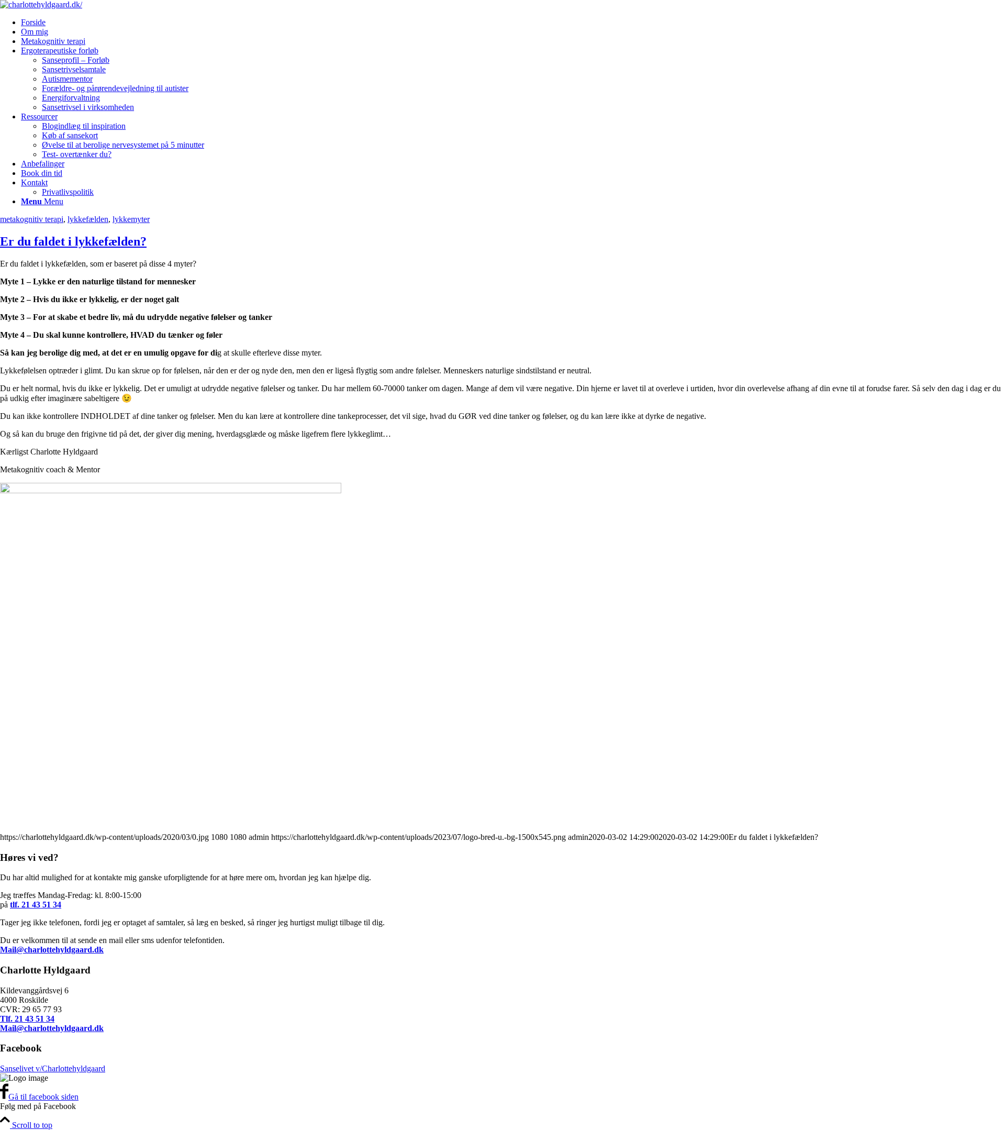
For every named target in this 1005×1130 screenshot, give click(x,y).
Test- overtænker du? (76, 154)
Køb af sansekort (70, 135)
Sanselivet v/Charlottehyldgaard (52, 1068)
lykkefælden (88, 219)
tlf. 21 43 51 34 (35, 904)
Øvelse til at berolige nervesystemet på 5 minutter (123, 144)
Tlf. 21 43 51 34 (27, 1018)
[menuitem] (513, 22)
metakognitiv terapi (31, 219)
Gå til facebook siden (43, 1096)
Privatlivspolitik (68, 191)
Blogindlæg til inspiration (84, 125)
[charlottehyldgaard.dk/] (41, 4)
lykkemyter (131, 219)
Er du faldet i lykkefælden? (73, 241)
